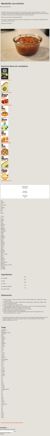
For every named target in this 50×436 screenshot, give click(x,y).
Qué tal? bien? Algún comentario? (7, 429)
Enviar (14, 431)
